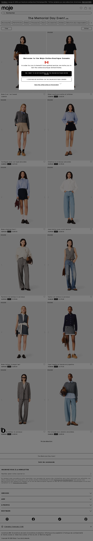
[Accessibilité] (3, 431)
